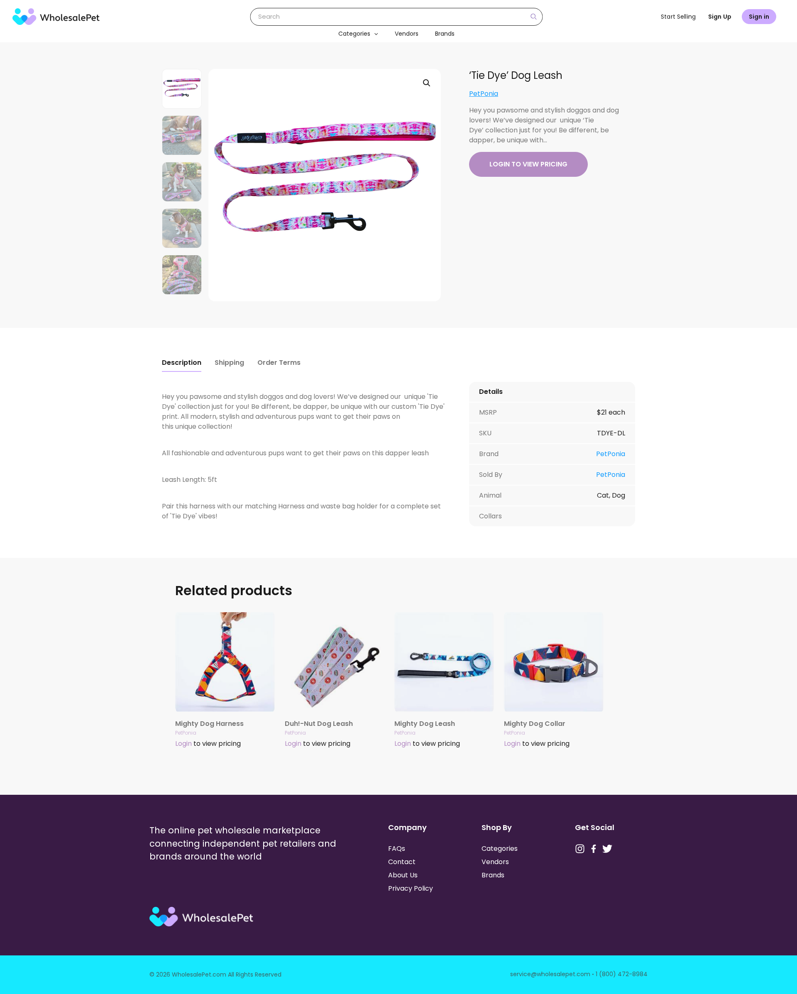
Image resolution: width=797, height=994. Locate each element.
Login (183, 743)
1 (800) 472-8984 (622, 974)
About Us (403, 875)
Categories (354, 33)
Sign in (759, 16)
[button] (374, 33)
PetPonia (483, 93)
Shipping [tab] (229, 362)
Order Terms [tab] (279, 362)
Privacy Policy (410, 888)
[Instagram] (580, 849)
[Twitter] (607, 849)
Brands (445, 33)
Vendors (406, 33)
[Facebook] (593, 849)
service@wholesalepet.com (550, 974)
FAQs (396, 848)
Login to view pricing (528, 164)
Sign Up (719, 16)
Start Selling (678, 16)
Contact (402, 862)
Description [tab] (181, 362)
